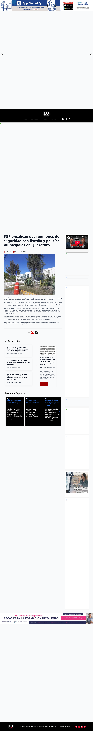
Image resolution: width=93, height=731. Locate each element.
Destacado (34, 119)
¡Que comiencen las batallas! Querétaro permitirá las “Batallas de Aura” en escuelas (58, 412)
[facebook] (60, 119)
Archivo (53, 119)
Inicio (26, 119)
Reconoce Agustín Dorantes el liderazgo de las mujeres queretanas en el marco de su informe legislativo (39, 413)
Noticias (44, 119)
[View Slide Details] (77, 482)
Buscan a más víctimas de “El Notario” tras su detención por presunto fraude (19, 412)
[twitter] (63, 119)
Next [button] (91, 54)
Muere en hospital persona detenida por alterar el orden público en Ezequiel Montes (17, 349)
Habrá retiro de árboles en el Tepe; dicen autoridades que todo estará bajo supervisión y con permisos (17, 376)
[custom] (66, 119)
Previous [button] (2, 54)
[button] (59, 366)
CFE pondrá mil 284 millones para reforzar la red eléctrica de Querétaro (18, 362)
